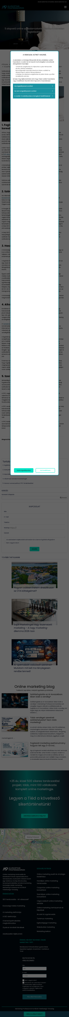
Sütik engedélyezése (24, 470)
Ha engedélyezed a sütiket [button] (23, 86)
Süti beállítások (45, 470)
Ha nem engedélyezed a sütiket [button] (25, 91)
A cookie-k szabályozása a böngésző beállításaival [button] (32, 96)
